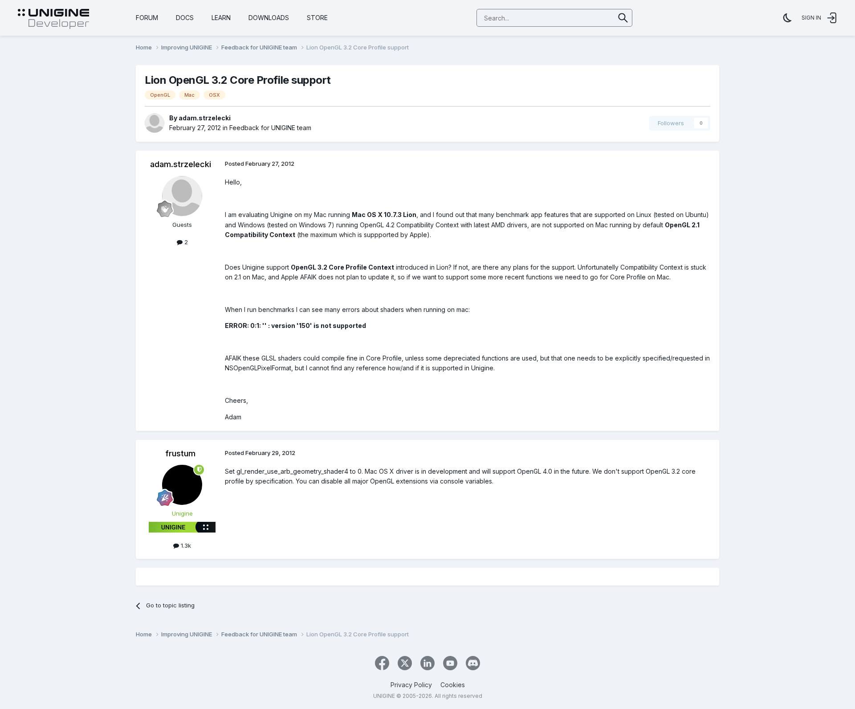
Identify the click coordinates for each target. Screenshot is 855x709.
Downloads (268, 17)
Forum (147, 17)
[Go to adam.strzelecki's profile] (154, 123)
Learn (221, 17)
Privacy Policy (411, 685)
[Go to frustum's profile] (182, 485)
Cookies (452, 685)
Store (317, 17)
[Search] (623, 17)
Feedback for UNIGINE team (270, 127)
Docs (185, 17)
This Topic (588, 17)
